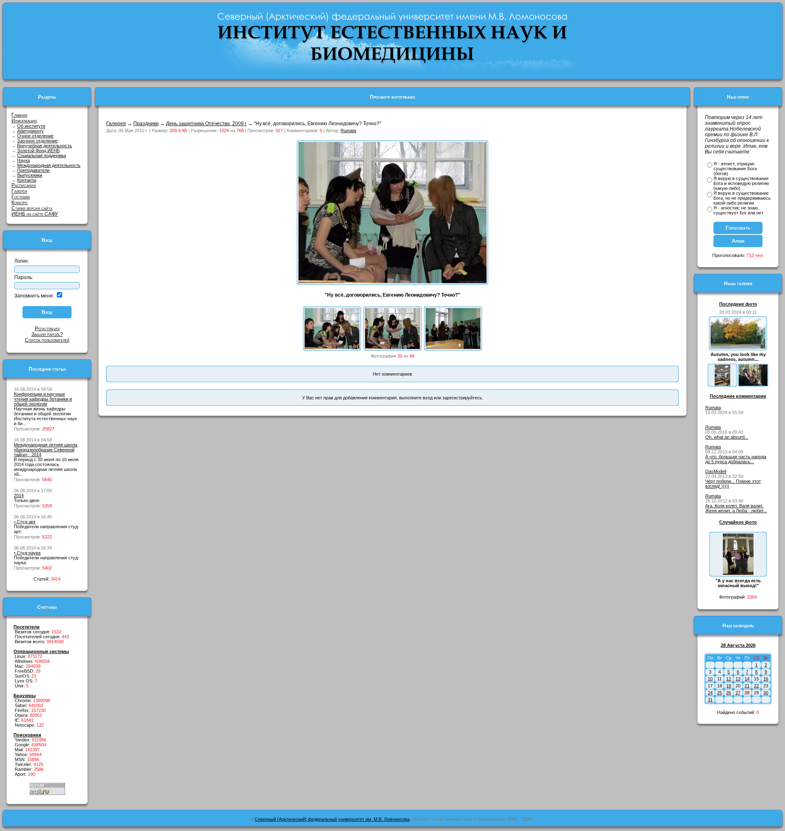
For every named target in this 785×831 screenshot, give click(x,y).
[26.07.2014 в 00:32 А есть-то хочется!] (753, 384)
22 (756, 685)
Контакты (26, 180)
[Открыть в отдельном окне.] (392, 281)
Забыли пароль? (47, 334)
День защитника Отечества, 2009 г (206, 123)
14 (747, 678)
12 (728, 678)
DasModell (715, 471)
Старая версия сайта (31, 208)
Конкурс (19, 202)
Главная (19, 115)
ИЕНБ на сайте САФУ (34, 214)
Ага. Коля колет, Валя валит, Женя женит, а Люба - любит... (736, 508)
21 (747, 685)
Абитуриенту (30, 130)
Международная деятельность (49, 165)
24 (710, 692)
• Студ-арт (25, 521)
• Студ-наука (27, 552)
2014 (19, 495)
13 (738, 678)
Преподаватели (33, 170)
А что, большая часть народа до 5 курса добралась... (735, 459)
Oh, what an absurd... (726, 437)
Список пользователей (47, 340)
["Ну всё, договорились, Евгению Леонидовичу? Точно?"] (392, 347)
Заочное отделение (37, 140)
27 (738, 692)
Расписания (23, 185)
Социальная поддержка (41, 155)
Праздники (146, 123)
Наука (23, 160)
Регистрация (47, 328)
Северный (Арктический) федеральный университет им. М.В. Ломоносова (332, 819)
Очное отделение (35, 135)
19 (728, 685)
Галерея (19, 191)
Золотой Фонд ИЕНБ (38, 150)
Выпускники (29, 175)
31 (710, 699)
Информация (24, 121)
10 (710, 678)
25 (719, 692)
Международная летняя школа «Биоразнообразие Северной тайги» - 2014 (45, 449)
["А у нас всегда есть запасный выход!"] (738, 573)
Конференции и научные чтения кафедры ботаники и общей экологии (43, 399)
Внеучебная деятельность (44, 145)
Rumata (348, 130)
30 (765, 692)
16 (765, 678)
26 (728, 692)
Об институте (31, 126)
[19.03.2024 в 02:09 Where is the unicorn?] (722, 384)
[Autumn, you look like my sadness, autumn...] (738, 347)
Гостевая (20, 197)
